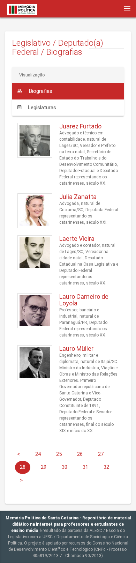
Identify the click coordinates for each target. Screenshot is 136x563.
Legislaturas (41, 107)
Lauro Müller (76, 348)
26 (80, 454)
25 (59, 454)
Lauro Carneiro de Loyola (83, 300)
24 (38, 454)
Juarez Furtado (80, 126)
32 (106, 467)
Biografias (40, 91)
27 (101, 454)
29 (43, 467)
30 (64, 467)
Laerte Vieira (77, 238)
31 (85, 467)
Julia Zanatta (78, 196)
